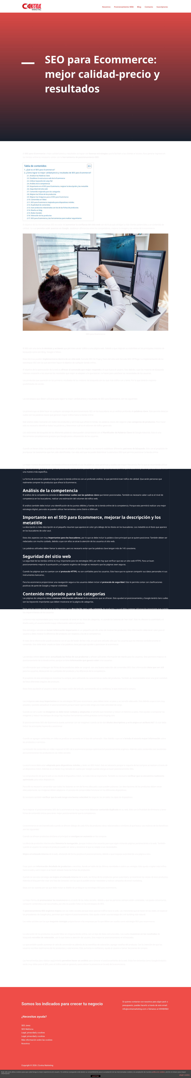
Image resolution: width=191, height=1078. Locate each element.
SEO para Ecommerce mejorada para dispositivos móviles (52, 202)
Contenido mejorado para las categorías (45, 192)
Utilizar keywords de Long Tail (41, 181)
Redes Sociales (36, 213)
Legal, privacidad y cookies (33, 1032)
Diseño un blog (36, 210)
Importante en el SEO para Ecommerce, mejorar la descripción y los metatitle (59, 186)
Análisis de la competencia (40, 183)
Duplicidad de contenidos (40, 205)
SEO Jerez (25, 1025)
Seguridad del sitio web (39, 189)
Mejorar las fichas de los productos (43, 194)
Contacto (149, 7)
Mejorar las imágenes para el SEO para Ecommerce (49, 197)
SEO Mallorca (27, 1029)
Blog (139, 7)
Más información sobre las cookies (36, 1040)
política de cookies (158, 1072)
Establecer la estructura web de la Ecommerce (47, 178)
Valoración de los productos (41, 215)
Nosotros (106, 7)
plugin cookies (184, 1075)
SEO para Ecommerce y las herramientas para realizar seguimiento (56, 218)
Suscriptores (162, 7)
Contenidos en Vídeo (38, 199)
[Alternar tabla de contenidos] (88, 166)
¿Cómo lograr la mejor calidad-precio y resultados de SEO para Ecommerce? (58, 173)
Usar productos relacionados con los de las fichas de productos (54, 208)
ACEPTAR (95, 1076)
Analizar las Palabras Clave (40, 176)
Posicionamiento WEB (123, 7)
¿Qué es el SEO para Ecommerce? (40, 170)
